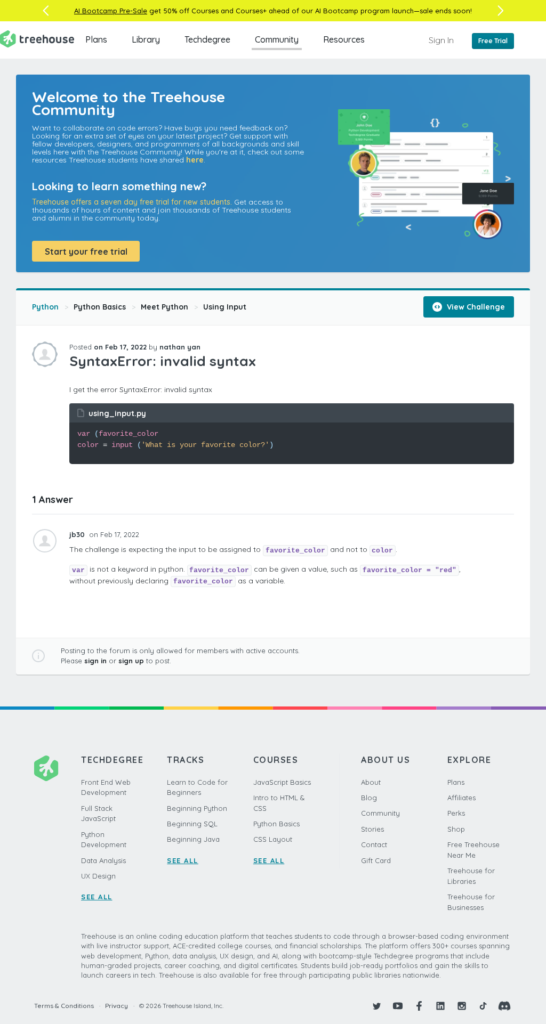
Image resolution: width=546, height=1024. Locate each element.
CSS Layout (272, 839)
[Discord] (504, 1005)
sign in (95, 660)
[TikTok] (483, 1005)
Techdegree (207, 39)
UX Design (98, 876)
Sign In (441, 40)
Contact (374, 844)
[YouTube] (397, 1005)
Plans (96, 39)
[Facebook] (419, 1005)
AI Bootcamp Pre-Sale (110, 10)
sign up (131, 660)
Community (277, 39)
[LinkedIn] (440, 1005)
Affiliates (461, 797)
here (195, 160)
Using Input (224, 307)
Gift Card (376, 860)
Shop (456, 829)
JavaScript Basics (282, 782)
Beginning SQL (192, 823)
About (371, 782)
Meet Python (164, 307)
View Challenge (475, 307)
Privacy (116, 1006)
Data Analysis (103, 860)
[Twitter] (376, 1005)
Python (45, 307)
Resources (344, 39)
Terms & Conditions (64, 1006)
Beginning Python (197, 808)
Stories (372, 829)
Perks (456, 813)
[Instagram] (461, 1005)
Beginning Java (193, 839)
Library (146, 39)
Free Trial (493, 41)
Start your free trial (86, 251)
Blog (369, 797)
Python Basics (100, 307)
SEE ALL (97, 896)
